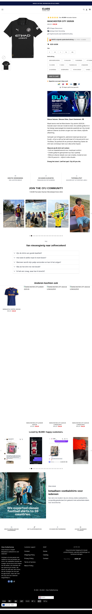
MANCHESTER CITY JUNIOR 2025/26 (34, 423)
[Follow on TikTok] (14, 581)
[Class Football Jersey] (46, 9)
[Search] (83, 9)
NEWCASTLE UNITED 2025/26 (11, 309)
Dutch (43, 597)
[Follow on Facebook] (9, 581)
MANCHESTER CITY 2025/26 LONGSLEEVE (57, 423)
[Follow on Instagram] (11, 581)
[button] (2, 9)
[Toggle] (14, 253)
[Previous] (4, 38)
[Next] (41, 38)
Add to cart (54, 76)
